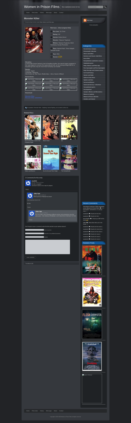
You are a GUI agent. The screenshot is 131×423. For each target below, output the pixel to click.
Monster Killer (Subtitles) (33, 97)
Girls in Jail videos (89, 53)
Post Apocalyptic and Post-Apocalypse (94, 68)
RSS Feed (89, 20)
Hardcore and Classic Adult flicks (93, 56)
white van (65, 107)
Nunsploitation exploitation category (93, 61)
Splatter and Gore (88, 80)
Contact (61, 12)
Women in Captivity (89, 94)
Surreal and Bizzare (89, 82)
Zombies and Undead (89, 99)
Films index (35, 12)
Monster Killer (30, 96)
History (42, 12)
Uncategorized (87, 89)
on (39, 182)
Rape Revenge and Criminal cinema (93, 70)
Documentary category (90, 49)
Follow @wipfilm (93, 25)
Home (28, 12)
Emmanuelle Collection (90, 51)
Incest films (87, 58)
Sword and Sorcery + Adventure (92, 84)
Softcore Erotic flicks (89, 77)
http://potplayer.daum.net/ (33, 200)
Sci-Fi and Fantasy (89, 72)
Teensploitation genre (89, 87)
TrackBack (29, 263)
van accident (59, 107)
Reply (27, 189)
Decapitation (30, 107)
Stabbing (44, 107)
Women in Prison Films (41, 7)
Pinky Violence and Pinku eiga (47, 22)
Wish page (49, 12)
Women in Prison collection (91, 96)
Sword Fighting (51, 107)
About (55, 12)
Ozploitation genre (88, 63)
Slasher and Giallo (88, 75)
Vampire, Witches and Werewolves (93, 92)
